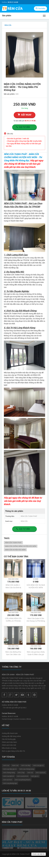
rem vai (30, 772)
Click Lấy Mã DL (38, 854)
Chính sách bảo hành (9, 742)
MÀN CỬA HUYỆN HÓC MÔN (15, 550)
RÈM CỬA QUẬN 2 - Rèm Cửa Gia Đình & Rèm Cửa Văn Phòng (13, 586)
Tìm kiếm (41, 8)
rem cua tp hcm (22, 776)
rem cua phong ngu (10, 783)
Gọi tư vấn (24, 127)
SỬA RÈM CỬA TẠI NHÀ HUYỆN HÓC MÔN (36, 586)
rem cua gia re (38, 765)
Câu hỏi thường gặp (9, 739)
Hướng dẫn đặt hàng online (11, 736)
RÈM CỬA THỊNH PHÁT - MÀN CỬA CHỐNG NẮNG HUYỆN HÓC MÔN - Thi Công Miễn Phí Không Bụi (23, 157)
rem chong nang (9, 772)
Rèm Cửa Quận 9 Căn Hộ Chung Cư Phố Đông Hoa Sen (36, 619)
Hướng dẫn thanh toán (10, 733)
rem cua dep (25, 765)
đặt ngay (26, 114)
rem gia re (34, 776)
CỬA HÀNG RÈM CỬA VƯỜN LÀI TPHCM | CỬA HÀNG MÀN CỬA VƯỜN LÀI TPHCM (13, 619)
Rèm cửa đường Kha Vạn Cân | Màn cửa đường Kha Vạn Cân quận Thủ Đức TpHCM (13, 653)
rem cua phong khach (22, 779)
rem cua (6, 765)
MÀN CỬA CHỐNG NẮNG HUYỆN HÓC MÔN (20, 546)
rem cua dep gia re (9, 769)
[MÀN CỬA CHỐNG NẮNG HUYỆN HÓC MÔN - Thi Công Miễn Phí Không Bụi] (24, 55)
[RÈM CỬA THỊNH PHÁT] (12, 9)
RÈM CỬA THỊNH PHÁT (13, 542)
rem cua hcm (40, 772)
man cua (15, 765)
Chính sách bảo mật (9, 745)
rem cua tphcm (8, 776)
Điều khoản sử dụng (9, 748)
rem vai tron (7, 779)
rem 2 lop (21, 772)
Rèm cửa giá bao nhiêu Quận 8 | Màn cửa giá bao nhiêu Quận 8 (36, 653)
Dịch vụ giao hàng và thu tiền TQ (13, 751)
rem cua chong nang (26, 769)
